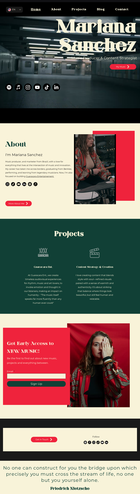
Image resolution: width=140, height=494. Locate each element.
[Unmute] (82, 200)
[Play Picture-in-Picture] (107, 200)
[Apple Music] (18, 87)
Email (10, 371)
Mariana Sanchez (96, 37)
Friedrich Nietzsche (70, 489)
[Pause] (77, 200)
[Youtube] (37, 87)
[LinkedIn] (56, 87)
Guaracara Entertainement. (40, 176)
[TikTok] (47, 87)
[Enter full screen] (112, 200)
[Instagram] (28, 87)
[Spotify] (9, 87)
